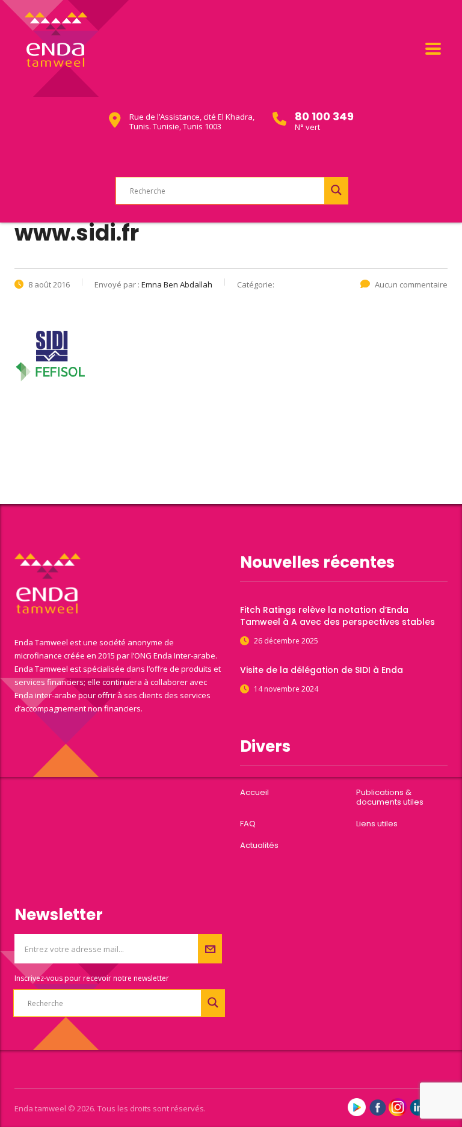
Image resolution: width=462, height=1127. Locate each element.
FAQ (248, 824)
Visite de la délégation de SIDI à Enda (321, 670)
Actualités (259, 845)
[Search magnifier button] (336, 190)
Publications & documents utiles (390, 797)
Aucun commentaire (411, 284)
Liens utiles (377, 824)
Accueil (254, 792)
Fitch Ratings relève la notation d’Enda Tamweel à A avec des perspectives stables (337, 616)
